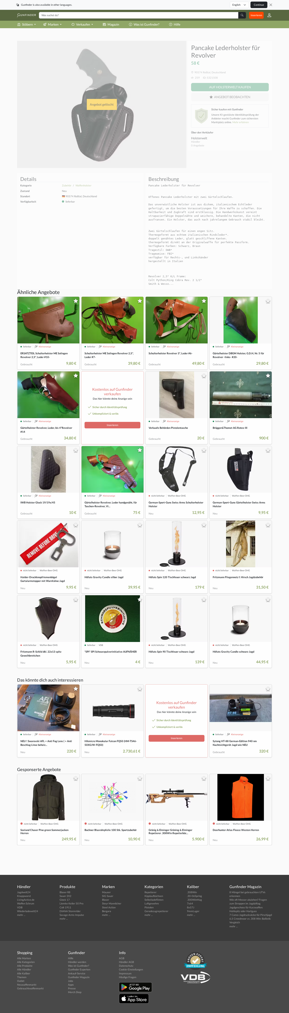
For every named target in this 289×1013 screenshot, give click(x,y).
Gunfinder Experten (79, 969)
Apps (71, 984)
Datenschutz (126, 965)
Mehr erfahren (240, 122)
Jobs (70, 980)
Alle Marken (24, 958)
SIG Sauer (107, 896)
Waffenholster (83, 185)
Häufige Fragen (127, 977)
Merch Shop (74, 992)
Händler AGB (126, 962)
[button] (268, 15)
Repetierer (150, 892)
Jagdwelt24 (23, 892)
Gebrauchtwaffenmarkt (30, 988)
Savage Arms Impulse (72, 914)
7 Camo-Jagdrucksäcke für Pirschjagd (250, 914)
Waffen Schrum (25, 903)
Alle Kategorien (26, 962)
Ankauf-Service (76, 973)
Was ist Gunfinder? (146, 24)
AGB (121, 958)
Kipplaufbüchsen (153, 896)
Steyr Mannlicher (111, 903)
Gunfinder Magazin (78, 977)
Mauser (106, 892)
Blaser (105, 899)
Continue (259, 4)
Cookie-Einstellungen (131, 969)
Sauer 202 (65, 896)
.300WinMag (194, 899)
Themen (21, 977)
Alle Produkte (24, 965)
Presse (72, 988)
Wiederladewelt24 (27, 911)
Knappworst (24, 896)
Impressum (125, 973)
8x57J (190, 907)
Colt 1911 (65, 907)
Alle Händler (24, 969)
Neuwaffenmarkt (26, 984)
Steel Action (109, 907)
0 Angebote (197, 145)
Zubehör (66, 185)
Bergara (106, 911)
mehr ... (21, 914)
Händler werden (77, 962)
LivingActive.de (25, 899)
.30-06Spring (194, 896)
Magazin (113, 24)
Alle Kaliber (23, 973)
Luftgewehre (151, 903)
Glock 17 (65, 899)
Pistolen (149, 907)
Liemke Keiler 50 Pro (71, 903)
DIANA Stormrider (70, 911)
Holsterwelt (199, 138)
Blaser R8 (65, 892)
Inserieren (256, 15)
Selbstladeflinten (153, 899)
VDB (19, 907)
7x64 (190, 903)
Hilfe (177, 24)
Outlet (20, 980)
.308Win (192, 892)
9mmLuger (193, 911)
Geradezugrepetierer (156, 911)
